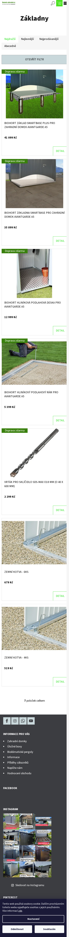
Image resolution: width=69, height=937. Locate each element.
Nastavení (33, 919)
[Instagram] (15, 721)
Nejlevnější (27, 39)
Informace (13, 757)
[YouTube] (31, 721)
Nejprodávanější (49, 39)
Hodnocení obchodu (19, 773)
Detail (60, 151)
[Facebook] (7, 721)
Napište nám (14, 768)
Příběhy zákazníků (17, 763)
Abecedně (10, 46)
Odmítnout (17, 929)
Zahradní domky (17, 741)
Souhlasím (49, 929)
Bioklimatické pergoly (20, 752)
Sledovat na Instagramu (29, 885)
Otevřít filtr (34, 59)
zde (20, 911)
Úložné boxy (14, 747)
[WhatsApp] (23, 721)
